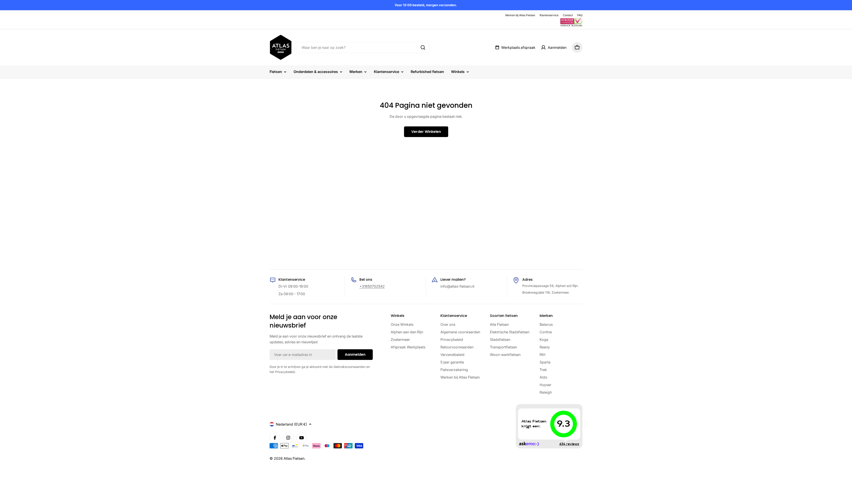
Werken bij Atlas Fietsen (520, 15)
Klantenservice (549, 15)
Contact (568, 15)
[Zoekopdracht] (423, 47)
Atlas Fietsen (294, 458)
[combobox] (362, 47)
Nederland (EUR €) (291, 424)
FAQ (579, 15)
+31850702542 (372, 286)
